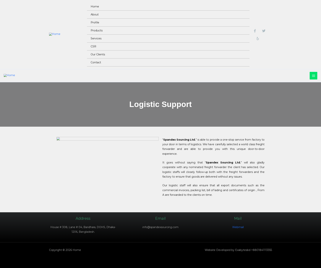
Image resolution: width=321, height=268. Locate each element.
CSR (93, 46)
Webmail (238, 227)
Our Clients (98, 54)
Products (97, 30)
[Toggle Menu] (242, 14)
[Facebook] (255, 31)
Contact (96, 62)
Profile (95, 22)
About (95, 14)
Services (96, 38)
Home (95, 6)
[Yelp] (257, 38)
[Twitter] (263, 31)
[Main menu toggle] (313, 75)
